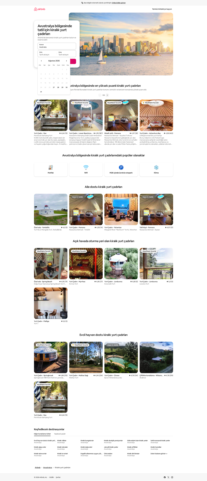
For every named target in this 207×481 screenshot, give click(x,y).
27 (54, 87)
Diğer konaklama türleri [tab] (42, 434)
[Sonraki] (107, 95)
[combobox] (56, 47)
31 (41, 92)
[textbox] (47, 54)
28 (58, 87)
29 (62, 87)
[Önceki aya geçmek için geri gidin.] (41, 60)
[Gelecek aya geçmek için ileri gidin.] (66, 60)
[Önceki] (100, 95)
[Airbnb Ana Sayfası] (39, 9)
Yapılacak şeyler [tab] (60, 434)
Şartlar (58, 477)
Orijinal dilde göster (119, 3)
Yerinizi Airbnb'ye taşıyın (162, 9)
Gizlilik (51, 477)
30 (66, 87)
